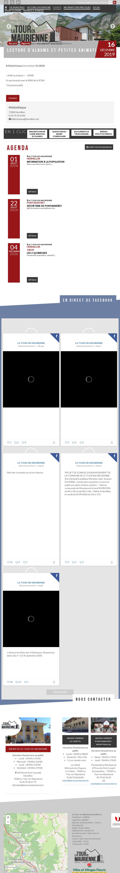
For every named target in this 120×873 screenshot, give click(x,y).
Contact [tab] (13, 98)
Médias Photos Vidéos (103, 132)
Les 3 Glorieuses (37, 253)
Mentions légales (84, 2)
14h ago (40, 346)
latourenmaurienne (26, 346)
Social (96, 7)
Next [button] (111, 25)
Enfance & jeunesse (33, 10)
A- (6, 2)
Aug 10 (98, 466)
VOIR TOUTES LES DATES (100, 147)
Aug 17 (98, 346)
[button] (8, 817)
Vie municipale (17, 7)
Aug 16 (41, 466)
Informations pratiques (77, 7)
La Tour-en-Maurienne (31, 343)
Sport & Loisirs (13, 10)
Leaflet (54, 871)
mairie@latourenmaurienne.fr (76, 780)
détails (32, 191)
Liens (96, 2)
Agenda (57, 7)
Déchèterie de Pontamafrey (44, 206)
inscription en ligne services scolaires (37, 133)
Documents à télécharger (81, 132)
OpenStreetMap (63, 871)
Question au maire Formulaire (59, 133)
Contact (104, 2)
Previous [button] (8, 25)
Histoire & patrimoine (39, 7)
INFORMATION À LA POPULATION (45, 161)
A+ (18, 2)
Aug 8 (40, 585)
